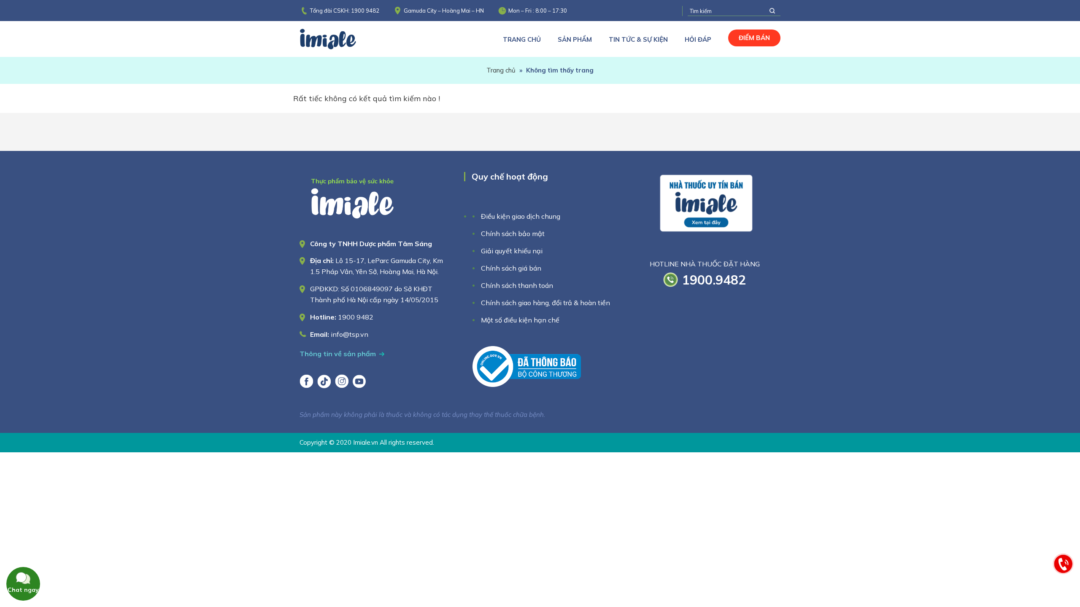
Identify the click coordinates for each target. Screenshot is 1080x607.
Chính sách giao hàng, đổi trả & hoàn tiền (545, 302)
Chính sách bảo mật (513, 233)
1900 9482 (365, 10)
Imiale (340, 39)
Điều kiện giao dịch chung (520, 216)
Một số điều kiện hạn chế (520, 320)
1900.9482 (714, 280)
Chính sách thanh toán (517, 285)
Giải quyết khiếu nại (512, 251)
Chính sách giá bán (511, 268)
